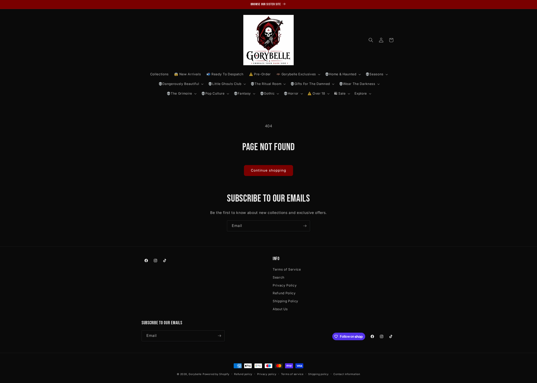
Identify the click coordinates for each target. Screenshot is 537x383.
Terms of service (292, 374)
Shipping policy (318, 374)
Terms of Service (287, 269)
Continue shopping (268, 170)
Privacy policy (266, 374)
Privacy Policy (285, 285)
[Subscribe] (305, 225)
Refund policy (243, 374)
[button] (298, 74)
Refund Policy (284, 293)
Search (278, 277)
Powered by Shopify (216, 374)
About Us (280, 309)
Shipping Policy (285, 301)
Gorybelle (195, 374)
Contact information (346, 374)
